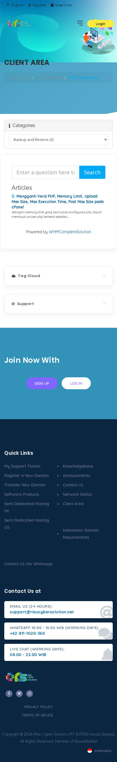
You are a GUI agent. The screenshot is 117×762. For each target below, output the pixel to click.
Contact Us (73, 484)
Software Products (21, 494)
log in (76, 383)
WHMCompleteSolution (70, 231)
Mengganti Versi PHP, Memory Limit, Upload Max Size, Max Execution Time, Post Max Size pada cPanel (58, 201)
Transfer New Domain (24, 484)
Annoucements (76, 475)
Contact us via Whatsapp (28, 563)
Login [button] (100, 23)
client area (73, 503)
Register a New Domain (26, 475)
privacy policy (38, 706)
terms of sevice (37, 715)
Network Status (77, 494)
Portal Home (20, 77)
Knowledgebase (49, 77)
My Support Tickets (22, 466)
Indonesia (102, 750)
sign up (42, 383)
